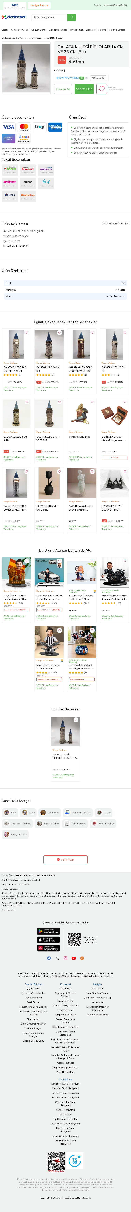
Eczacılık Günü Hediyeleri (65, 1136)
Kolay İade (97, 1002)
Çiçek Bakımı (33, 988)
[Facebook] (49, 958)
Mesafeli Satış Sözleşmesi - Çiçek (65, 1049)
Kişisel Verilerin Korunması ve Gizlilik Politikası (65, 1041)
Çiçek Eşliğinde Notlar (33, 993)
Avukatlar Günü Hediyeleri (65, 1123)
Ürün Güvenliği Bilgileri (116, 223)
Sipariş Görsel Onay (33, 1040)
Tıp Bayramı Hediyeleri (65, 1119)
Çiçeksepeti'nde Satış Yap (115, 5)
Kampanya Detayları (65, 1014)
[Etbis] (56, 1162)
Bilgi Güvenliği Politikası (65, 1067)
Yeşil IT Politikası (65, 1072)
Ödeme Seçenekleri (97, 1014)
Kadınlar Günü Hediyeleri (65, 1088)
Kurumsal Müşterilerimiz (65, 1005)
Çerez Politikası (65, 1063)
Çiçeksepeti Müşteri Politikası (65, 995)
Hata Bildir (67, 860)
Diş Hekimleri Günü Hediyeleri (65, 1142)
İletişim (97, 984)
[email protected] (32, 880)
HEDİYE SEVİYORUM (67, 78)
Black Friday (65, 1114)
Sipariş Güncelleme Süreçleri (33, 1034)
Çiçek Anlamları (33, 997)
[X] (57, 958)
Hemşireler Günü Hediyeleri (65, 1130)
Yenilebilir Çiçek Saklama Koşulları (33, 1013)
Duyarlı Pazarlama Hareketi (65, 1021)
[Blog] (81, 958)
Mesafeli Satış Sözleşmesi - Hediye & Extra (65, 1056)
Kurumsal (65, 984)
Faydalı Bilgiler (33, 984)
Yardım (97, 5)
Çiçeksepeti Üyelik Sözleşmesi (65, 1033)
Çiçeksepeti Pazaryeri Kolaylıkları (97, 1008)
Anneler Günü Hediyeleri (65, 1093)
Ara (71, 17)
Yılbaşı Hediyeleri (65, 1110)
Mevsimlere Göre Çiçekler (33, 1007)
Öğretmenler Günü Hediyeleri (65, 1103)
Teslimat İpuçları (33, 1028)
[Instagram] (65, 958)
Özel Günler (33, 1002)
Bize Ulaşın (98, 988)
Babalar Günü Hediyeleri (65, 1097)
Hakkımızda (65, 988)
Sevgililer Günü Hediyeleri (65, 1083)
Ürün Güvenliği (65, 1001)
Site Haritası (33, 1019)
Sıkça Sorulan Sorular (98, 993)
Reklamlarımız (65, 1010)
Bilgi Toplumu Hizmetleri (65, 1027)
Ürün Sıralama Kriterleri (33, 1023)
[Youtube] (73, 958)
